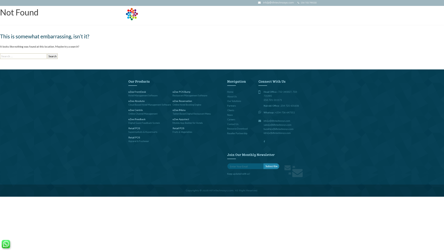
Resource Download (237, 128)
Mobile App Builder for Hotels (188, 123)
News (253, 13)
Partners (239, 13)
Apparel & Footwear (138, 141)
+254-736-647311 (285, 112)
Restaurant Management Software (190, 95)
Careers (231, 119)
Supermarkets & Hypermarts (142, 132)
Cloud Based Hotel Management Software (149, 104)
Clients (230, 110)
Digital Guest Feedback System (144, 123)
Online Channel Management (142, 113)
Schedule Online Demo (274, 13)
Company (220, 13)
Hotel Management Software (142, 95)
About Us (232, 96)
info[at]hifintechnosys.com (278, 2)
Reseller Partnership (237, 133)
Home (230, 91)
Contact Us (311, 13)
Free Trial (295, 13)
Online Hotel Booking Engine (187, 104)
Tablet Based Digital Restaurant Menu (192, 113)
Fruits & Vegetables (182, 132)
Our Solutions (198, 13)
